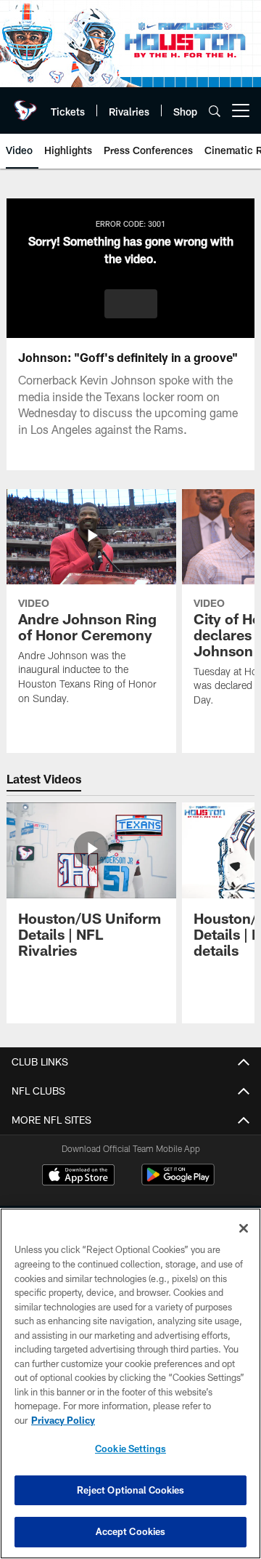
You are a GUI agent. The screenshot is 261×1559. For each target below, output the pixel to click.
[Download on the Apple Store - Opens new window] (78, 1176)
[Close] (244, 1228)
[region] (130, 1383)
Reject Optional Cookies (131, 1490)
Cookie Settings (130, 1448)
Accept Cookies (131, 1531)
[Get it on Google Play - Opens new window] (178, 1182)
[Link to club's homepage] (25, 104)
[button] (131, 303)
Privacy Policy (63, 1420)
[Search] (214, 111)
